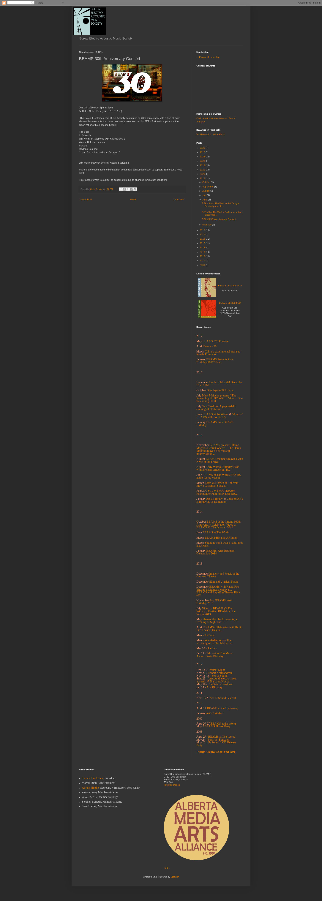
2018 (203, 230)
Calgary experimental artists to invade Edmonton (218, 353)
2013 (203, 252)
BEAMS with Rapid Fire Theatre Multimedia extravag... (217, 588)
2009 (203, 265)
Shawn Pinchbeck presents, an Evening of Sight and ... (217, 621)
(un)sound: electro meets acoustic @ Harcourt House (216, 680)
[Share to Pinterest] (135, 189)
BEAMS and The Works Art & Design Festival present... (220, 204)
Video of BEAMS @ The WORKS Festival (214, 610)
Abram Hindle (90, 787)
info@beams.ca (172, 785)
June (205, 199)
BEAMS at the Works (215, 414)
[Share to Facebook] (131, 189)
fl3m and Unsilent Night (223, 581)
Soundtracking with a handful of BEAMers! (219, 544)
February (207, 224)
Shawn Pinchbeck (92, 778)
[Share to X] (128, 189)
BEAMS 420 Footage (215, 341)
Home (133, 199)
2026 (203, 148)
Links (166, 868)
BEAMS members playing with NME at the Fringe (219, 460)
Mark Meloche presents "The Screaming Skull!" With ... (216, 397)
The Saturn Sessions (220, 684)
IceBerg (212, 648)
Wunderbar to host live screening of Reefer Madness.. (214, 642)
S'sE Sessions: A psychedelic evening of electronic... (216, 408)
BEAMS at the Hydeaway (222, 708)
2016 (203, 239)
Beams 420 (210, 346)
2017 (203, 234)
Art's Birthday (214, 498)
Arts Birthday (214, 687)
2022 (203, 165)
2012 (203, 256)
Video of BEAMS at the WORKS (219, 416)
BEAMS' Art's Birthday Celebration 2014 (215, 552)
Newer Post (86, 199)
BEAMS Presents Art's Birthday (214, 423)
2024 (203, 156)
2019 (203, 178)
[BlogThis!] (124, 189)
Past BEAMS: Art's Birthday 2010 (214, 602)
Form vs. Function (218, 739)
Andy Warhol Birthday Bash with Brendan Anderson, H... (217, 468)
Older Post (179, 199)
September (208, 186)
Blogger (175, 877)
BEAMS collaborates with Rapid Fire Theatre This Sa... (219, 629)
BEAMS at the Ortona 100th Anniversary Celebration (218, 523)
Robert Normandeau (220, 672)
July (204, 195)
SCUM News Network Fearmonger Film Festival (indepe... (217, 492)
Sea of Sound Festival (223, 698)
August (206, 191)
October (206, 182)
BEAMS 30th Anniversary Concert (219, 219)
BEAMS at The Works (216, 474)
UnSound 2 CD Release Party (216, 744)
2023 (203, 161)
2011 (203, 260)
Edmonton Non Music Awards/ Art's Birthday (214, 655)
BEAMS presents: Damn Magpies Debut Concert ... (217, 446)
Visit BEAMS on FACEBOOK (210, 134)
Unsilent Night (216, 669)
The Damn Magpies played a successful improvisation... (218, 450)
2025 (203, 152)
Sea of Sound (220, 675)
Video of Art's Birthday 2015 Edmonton (219, 500)
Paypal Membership (209, 57)
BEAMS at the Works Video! (218, 476)
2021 (203, 169)
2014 (203, 247)
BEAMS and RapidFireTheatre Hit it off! (218, 594)
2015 (203, 243)
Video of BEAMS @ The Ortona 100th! (216, 526)
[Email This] (121, 189)
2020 (203, 174)
